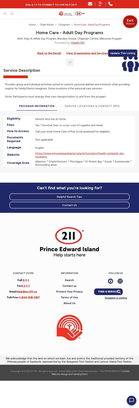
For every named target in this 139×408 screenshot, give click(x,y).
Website (130, 21)
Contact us (69, 285)
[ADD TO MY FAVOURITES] (70, 62)
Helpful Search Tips (69, 196)
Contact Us (69, 205)
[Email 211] (90, 5)
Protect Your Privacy (69, 291)
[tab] (37, 106)
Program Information (37, 106)
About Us (69, 303)
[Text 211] (100, 5)
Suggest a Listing (116, 297)
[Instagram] (120, 281)
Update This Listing (122, 53)
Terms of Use (69, 297)
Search (69, 280)
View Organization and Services (87, 53)
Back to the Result (49, 53)
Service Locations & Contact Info (92, 106)
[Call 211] (110, 5)
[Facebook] (110, 281)
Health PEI (78, 42)
